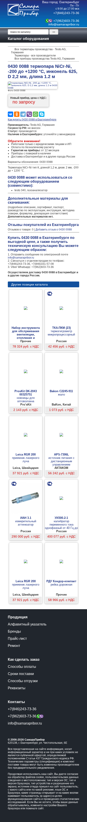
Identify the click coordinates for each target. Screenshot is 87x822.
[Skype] (41, 114)
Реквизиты (16, 688)
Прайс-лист (17, 638)
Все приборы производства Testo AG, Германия (44, 58)
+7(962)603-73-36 (66, 21)
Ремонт (14, 646)
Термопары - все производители (35, 55)
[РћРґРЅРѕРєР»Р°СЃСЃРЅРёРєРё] (16, 114)
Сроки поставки (21, 674)
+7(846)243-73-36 (66, 13)
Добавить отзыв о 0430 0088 (53, 229)
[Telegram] (23, 114)
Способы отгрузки (23, 681)
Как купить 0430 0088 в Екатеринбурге (32, 119)
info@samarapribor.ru (63, 24)
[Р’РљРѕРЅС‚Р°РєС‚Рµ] (10, 114)
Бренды (14, 631)
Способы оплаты (22, 667)
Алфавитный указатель (27, 624)
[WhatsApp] (35, 114)
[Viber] (29, 114)
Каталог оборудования (28, 39)
